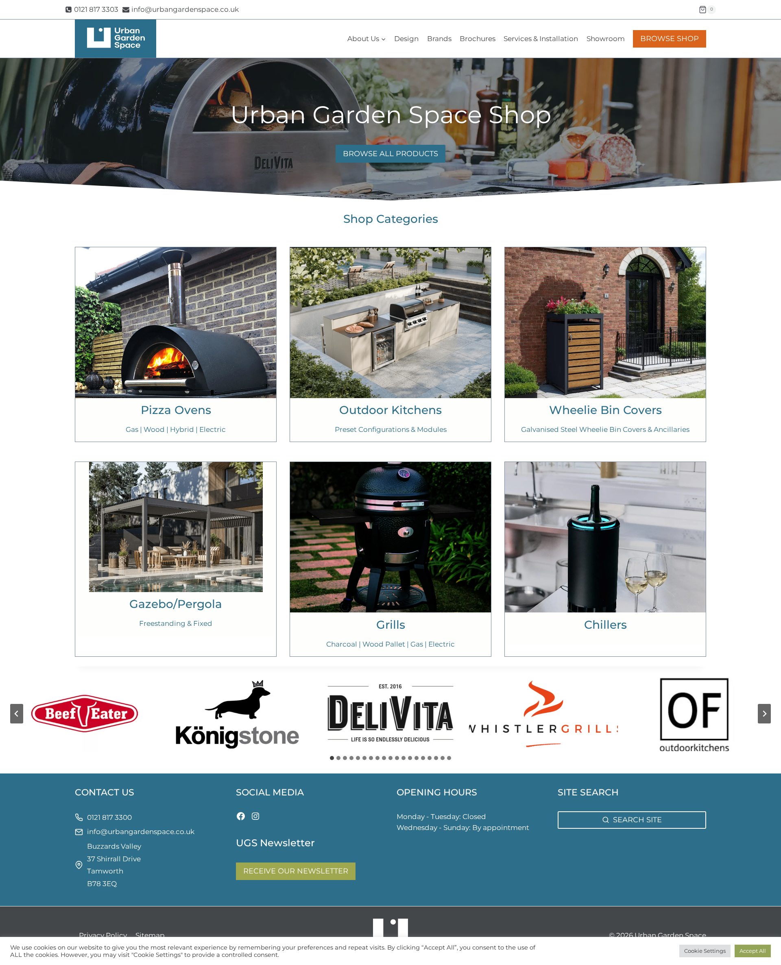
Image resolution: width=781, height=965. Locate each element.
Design (406, 39)
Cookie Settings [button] (705, 951)
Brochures (477, 39)
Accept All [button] (753, 951)
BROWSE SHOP (669, 38)
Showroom (606, 39)
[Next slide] (764, 713)
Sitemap (150, 935)
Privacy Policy (103, 935)
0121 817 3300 (109, 817)
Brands (439, 39)
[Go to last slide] (16, 713)
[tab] (332, 758)
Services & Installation (541, 39)
